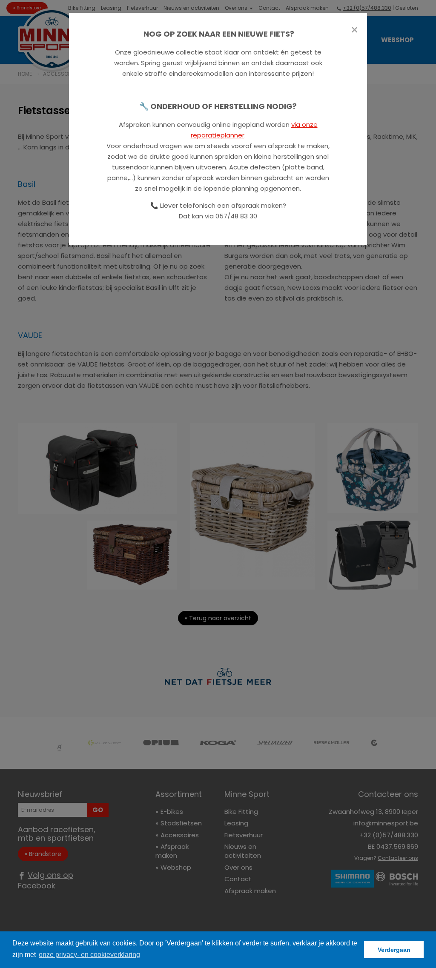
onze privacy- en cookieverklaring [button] (89, 954)
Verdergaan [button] (394, 949)
